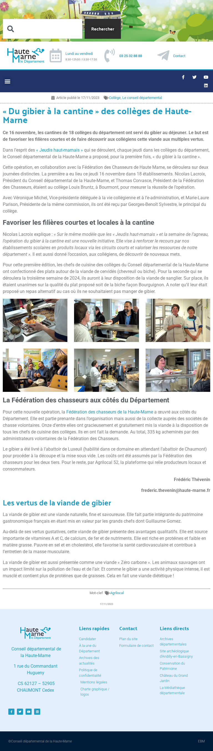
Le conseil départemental (142, 98)
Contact (179, 56)
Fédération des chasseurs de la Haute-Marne (109, 412)
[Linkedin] (206, 85)
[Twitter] (195, 77)
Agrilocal (117, 593)
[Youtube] (206, 77)
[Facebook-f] (183, 77)
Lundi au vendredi (79, 54)
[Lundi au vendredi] (56, 55)
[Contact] (163, 55)
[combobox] (42, 29)
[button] (7, 81)
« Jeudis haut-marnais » (59, 150)
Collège (115, 98)
